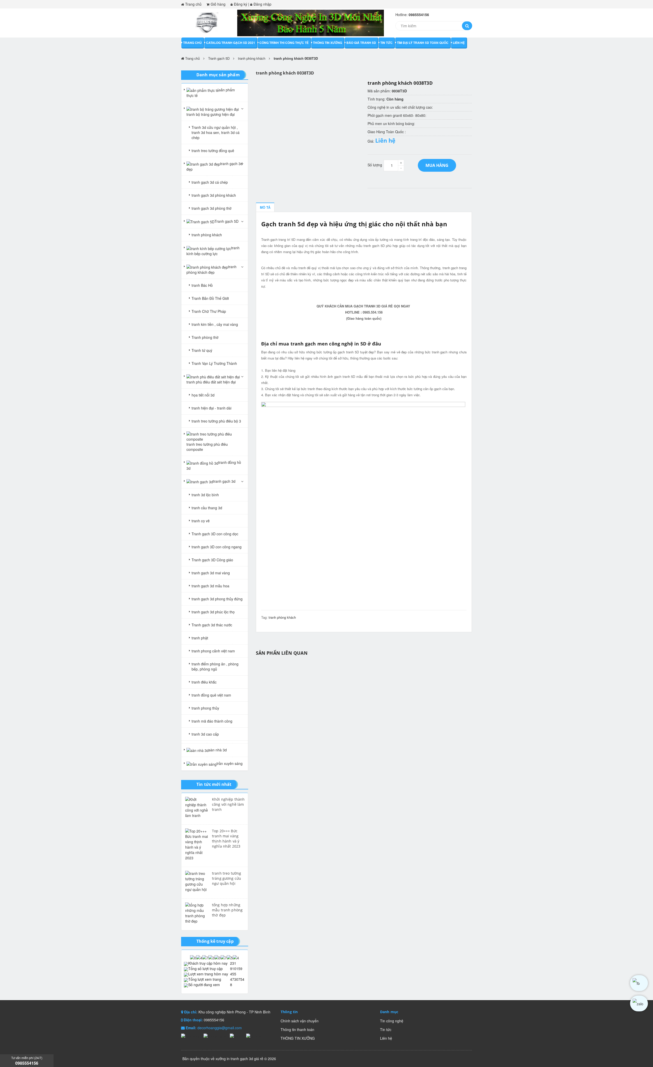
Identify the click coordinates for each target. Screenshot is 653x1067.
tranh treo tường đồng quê (213, 150)
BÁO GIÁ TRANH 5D (361, 42)
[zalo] (639, 1003)
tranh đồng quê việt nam (211, 695)
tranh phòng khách (251, 58)
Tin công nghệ (391, 1020)
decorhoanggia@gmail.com (219, 1027)
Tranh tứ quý (202, 350)
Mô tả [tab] (265, 207)
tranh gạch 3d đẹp (214, 166)
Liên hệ (459, 42)
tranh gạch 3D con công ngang (217, 546)
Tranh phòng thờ (205, 337)
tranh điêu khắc (204, 682)
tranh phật (200, 637)
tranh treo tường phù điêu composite (207, 447)
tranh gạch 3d (224, 481)
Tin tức (386, 42)
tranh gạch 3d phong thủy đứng (217, 598)
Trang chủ (193, 4)
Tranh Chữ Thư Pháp (209, 311)
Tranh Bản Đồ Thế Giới (210, 298)
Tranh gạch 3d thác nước (212, 624)
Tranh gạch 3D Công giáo (212, 559)
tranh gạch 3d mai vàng (211, 572)
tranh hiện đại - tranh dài (211, 408)
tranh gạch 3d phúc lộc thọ (213, 611)
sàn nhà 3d (218, 749)
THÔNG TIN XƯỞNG (327, 42)
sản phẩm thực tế (210, 92)
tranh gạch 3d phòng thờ (211, 208)
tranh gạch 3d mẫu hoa (210, 585)
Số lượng (375, 164)
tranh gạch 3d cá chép (210, 182)
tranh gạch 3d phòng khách (214, 195)
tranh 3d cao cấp (205, 734)
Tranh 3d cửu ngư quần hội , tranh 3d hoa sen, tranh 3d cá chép (216, 132)
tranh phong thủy (205, 708)
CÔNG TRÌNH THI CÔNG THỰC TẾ (284, 42)
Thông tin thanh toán (297, 1029)
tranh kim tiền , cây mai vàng (215, 324)
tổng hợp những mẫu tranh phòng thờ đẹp (227, 909)
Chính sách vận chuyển (300, 1020)
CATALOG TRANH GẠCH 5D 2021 (230, 42)
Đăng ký (240, 4)
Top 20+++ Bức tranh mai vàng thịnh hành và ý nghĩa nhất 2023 (226, 838)
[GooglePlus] (215, 1035)
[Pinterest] (254, 1035)
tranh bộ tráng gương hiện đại (210, 114)
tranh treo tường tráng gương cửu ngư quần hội (226, 878)
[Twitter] (237, 1035)
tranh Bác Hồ (202, 285)
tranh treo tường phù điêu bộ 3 (216, 421)
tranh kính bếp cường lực (213, 250)
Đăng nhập (262, 4)
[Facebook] (191, 1035)
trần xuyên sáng (230, 763)
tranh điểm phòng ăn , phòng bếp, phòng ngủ (215, 666)
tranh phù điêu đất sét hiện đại (211, 381)
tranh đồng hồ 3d (213, 465)
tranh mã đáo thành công (212, 721)
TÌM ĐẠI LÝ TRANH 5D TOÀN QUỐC (422, 42)
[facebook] (639, 983)
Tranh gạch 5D (219, 58)
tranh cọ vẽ (201, 520)
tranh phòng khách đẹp (211, 269)
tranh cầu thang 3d (207, 507)
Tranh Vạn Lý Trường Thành (214, 363)
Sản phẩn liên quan (282, 653)
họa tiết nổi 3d (203, 395)
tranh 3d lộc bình (205, 494)
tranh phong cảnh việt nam (213, 650)
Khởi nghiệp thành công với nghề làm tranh (228, 804)
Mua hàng (436, 165)
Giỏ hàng (218, 4)
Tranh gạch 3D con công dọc (215, 533)
